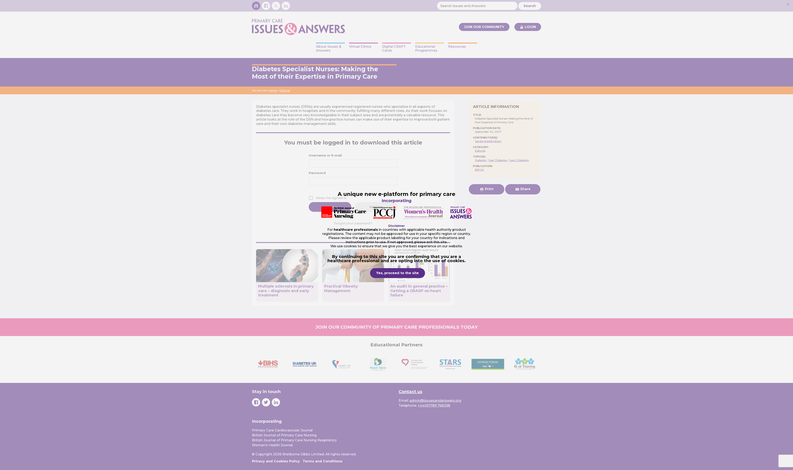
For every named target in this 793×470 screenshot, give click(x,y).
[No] (788, 4)
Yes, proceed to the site (397, 273)
